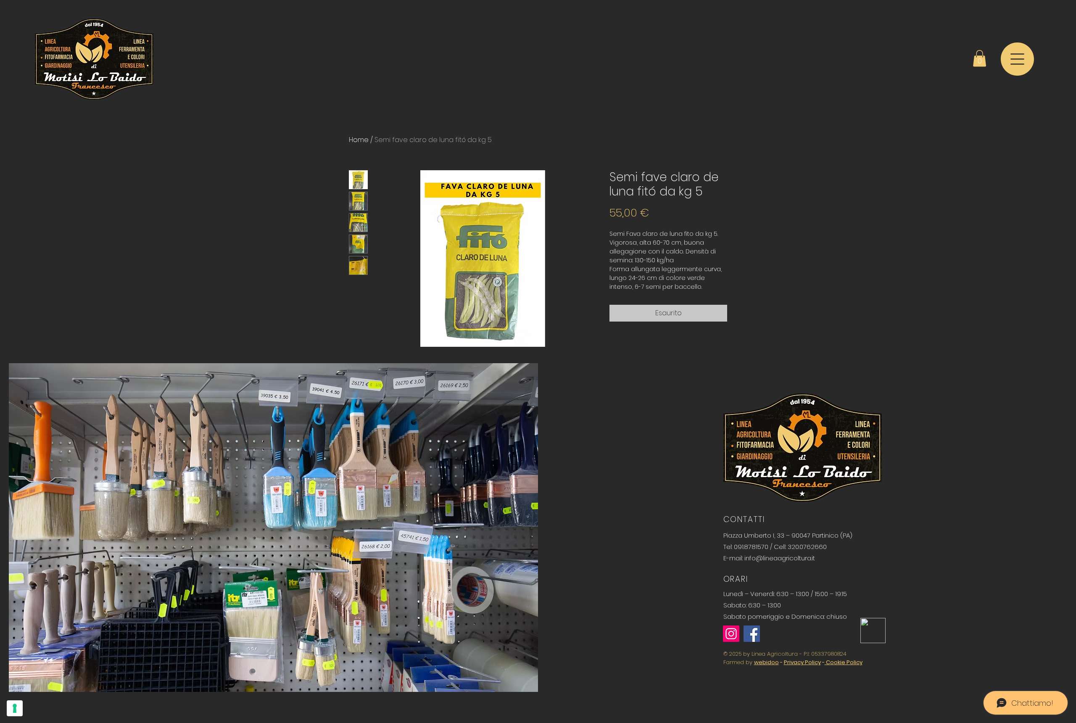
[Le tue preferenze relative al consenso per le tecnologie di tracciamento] (15, 708)
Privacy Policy (802, 662)
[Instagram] (731, 633)
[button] (979, 58)
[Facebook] (752, 633)
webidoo (766, 662)
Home (359, 140)
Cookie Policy (843, 662)
